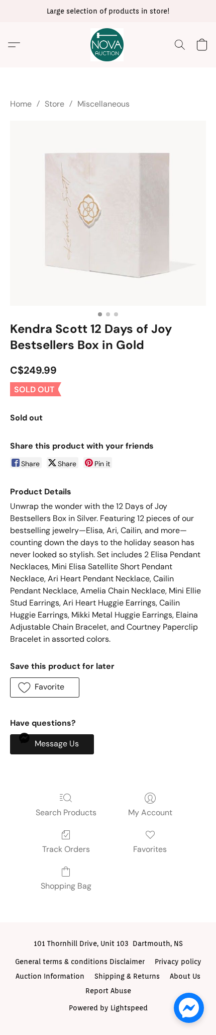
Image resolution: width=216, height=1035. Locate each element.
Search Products (66, 812)
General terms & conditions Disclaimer (80, 962)
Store (54, 104)
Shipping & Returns (127, 976)
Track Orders (66, 849)
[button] (108, 44)
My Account (150, 812)
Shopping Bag (66, 886)
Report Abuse (108, 991)
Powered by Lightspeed (108, 1008)
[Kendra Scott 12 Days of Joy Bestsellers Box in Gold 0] (108, 213)
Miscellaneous (103, 104)
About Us (185, 976)
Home (21, 104)
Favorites (150, 849)
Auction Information (50, 976)
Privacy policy (178, 962)
